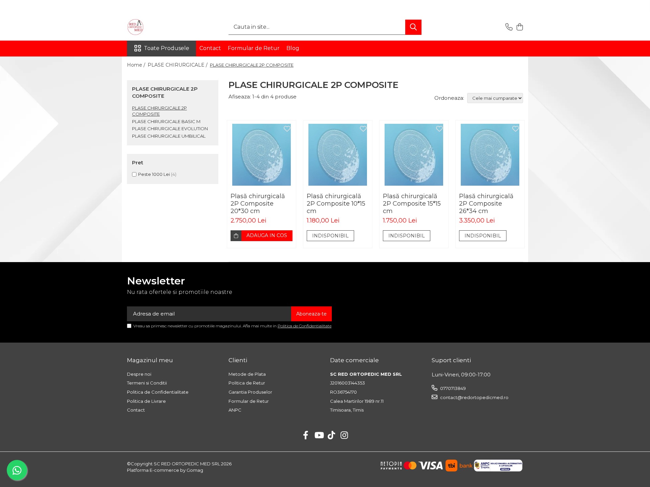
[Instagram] (344, 436)
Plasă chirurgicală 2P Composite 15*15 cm (412, 203)
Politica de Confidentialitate (304, 325)
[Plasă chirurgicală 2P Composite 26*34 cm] (490, 155)
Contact (210, 48)
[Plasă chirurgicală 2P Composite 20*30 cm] (261, 155)
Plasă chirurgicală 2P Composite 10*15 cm (336, 203)
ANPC (235, 410)
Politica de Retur (247, 383)
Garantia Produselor (250, 392)
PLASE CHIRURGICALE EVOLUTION (170, 128)
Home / (137, 65)
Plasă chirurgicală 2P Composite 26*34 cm (486, 203)
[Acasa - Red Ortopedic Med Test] (161, 27)
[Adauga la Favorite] (287, 129)
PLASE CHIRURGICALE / (178, 65)
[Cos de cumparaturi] (519, 27)
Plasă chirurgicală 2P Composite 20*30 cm (258, 203)
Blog (292, 48)
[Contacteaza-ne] (509, 27)
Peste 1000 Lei (154, 174)
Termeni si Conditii (147, 383)
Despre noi (139, 374)
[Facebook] (306, 436)
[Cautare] (413, 27)
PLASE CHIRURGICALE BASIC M (166, 121)
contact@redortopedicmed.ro (473, 397)
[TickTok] (332, 436)
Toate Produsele (166, 48)
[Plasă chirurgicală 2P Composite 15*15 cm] (414, 155)
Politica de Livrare (146, 401)
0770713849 (452, 388)
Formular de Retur (254, 48)
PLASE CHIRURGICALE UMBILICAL (168, 136)
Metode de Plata (247, 374)
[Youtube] (319, 436)
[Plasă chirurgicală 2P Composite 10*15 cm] (338, 155)
